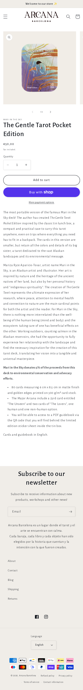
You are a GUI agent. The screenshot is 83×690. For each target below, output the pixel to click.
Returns (13, 598)
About (11, 561)
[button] (5, 16)
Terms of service (31, 682)
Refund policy (47, 676)
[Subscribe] (70, 512)
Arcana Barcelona (27, 676)
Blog (11, 580)
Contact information (53, 682)
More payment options (41, 202)
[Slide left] (32, 112)
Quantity (8, 156)
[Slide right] (50, 112)
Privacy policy (65, 676)
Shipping (13, 589)
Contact (13, 570)
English (39, 645)
